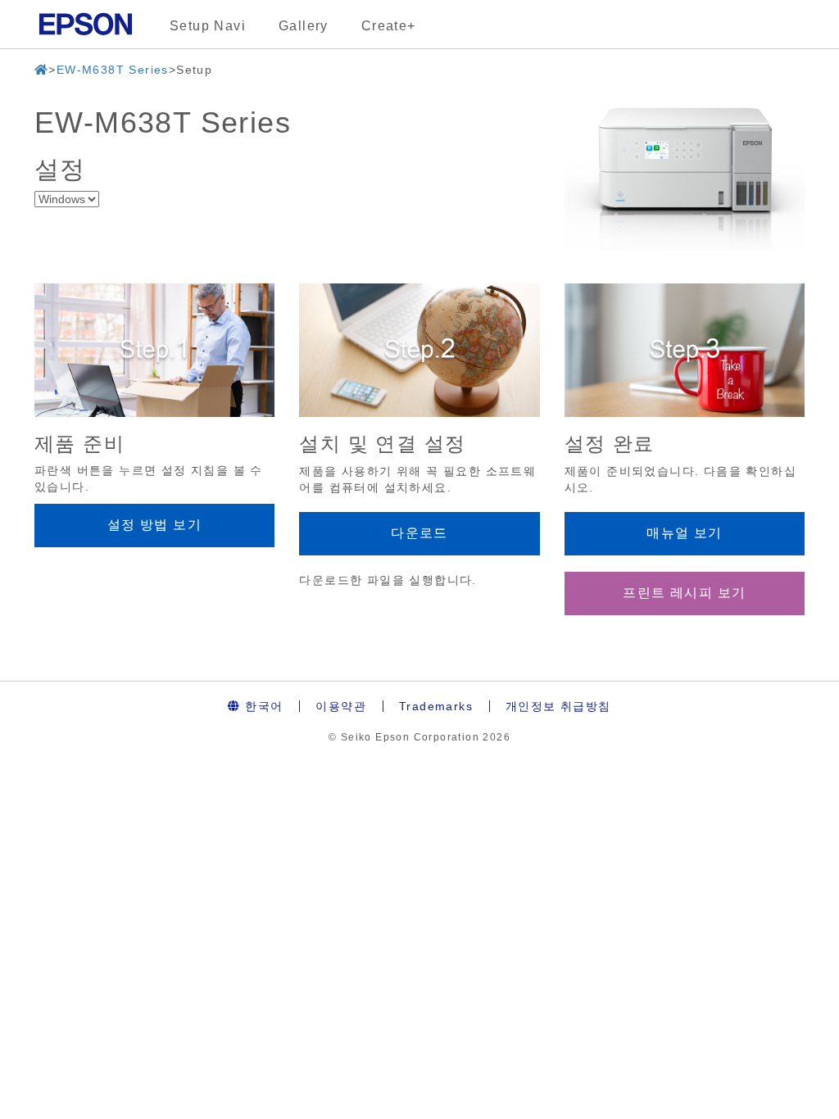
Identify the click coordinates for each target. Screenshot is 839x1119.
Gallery (304, 26)
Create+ (388, 26)
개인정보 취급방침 (558, 706)
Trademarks (436, 706)
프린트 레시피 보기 (684, 593)
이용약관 (340, 706)
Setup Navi (208, 26)
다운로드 (419, 533)
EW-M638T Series (113, 69)
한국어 (262, 706)
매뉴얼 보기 (684, 533)
